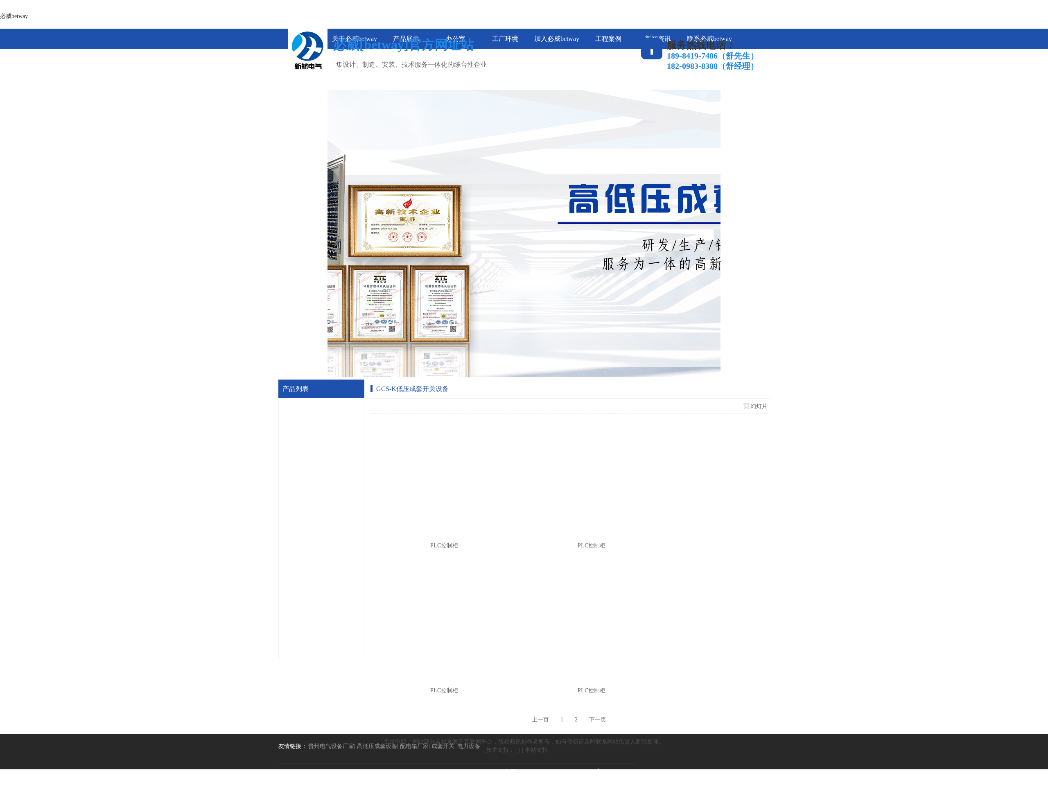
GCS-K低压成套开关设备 (325, 409)
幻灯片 (759, 406)
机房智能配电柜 (314, 573)
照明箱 (303, 643)
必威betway (14, 16)
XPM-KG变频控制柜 (320, 479)
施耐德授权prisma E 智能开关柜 (333, 596)
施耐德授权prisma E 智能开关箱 (333, 619)
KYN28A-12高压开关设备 (326, 433)
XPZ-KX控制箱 (313, 526)
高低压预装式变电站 (320, 549)
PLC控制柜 (308, 456)
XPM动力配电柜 (314, 503)
